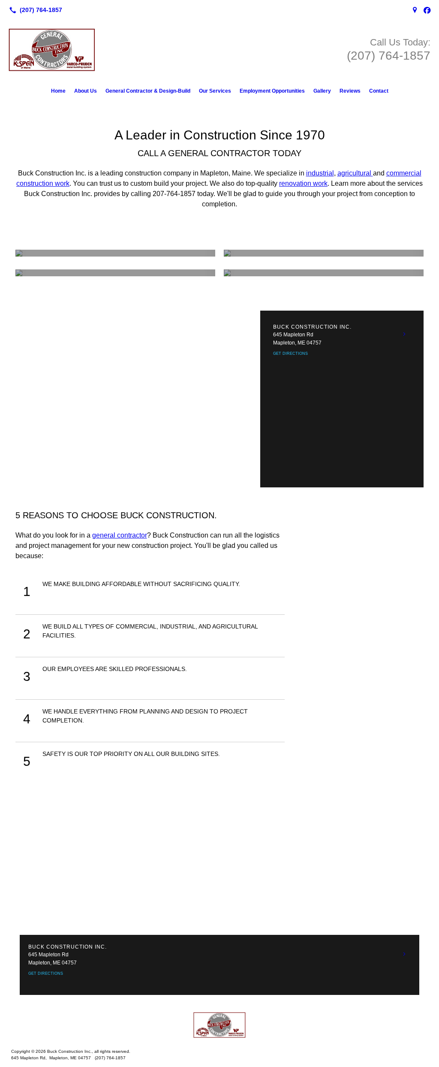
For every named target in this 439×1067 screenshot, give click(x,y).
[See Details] (404, 334)
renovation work (303, 183)
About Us (85, 91)
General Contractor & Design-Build (147, 91)
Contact (378, 91)
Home (58, 91)
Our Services (215, 91)
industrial (320, 173)
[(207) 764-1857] (34, 9)
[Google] (415, 9)
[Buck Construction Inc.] (219, 1025)
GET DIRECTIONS (290, 353)
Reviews (350, 91)
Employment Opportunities (272, 91)
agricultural (355, 173)
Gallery (322, 91)
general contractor (119, 535)
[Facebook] (427, 9)
